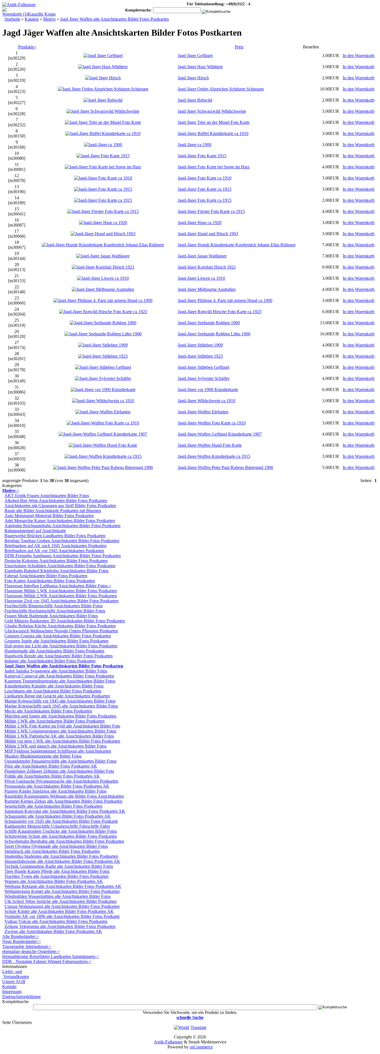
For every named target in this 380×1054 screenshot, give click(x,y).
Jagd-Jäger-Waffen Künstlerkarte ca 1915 (214, 456)
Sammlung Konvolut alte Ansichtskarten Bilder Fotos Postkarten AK (64, 811)
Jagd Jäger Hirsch (193, 77)
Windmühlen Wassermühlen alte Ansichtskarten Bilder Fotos (57, 896)
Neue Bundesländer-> (21, 941)
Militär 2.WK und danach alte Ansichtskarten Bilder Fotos (55, 746)
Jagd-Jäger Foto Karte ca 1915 (204, 189)
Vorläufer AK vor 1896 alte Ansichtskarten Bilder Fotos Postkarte (62, 916)
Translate (198, 1027)
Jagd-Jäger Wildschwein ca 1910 (206, 400)
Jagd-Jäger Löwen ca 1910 (201, 278)
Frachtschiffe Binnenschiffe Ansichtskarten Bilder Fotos (53, 605)
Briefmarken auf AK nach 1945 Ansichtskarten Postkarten (55, 545)
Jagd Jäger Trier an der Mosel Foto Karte (214, 122)
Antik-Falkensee (168, 1042)
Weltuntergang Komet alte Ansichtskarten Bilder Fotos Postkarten (62, 891)
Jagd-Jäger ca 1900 (194, 144)
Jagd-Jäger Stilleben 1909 (200, 345)
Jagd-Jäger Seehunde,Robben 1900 (209, 322)
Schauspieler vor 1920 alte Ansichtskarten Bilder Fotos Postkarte (61, 821)
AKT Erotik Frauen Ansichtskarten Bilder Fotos (46, 495)
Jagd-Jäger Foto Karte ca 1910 (204, 178)
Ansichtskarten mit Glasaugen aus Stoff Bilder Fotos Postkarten (60, 505)
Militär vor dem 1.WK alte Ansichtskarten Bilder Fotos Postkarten (62, 741)
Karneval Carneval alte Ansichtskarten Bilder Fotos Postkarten (59, 676)
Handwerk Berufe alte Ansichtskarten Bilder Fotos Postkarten (58, 655)
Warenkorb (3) (15, 14)
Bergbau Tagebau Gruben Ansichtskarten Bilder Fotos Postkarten (61, 540)
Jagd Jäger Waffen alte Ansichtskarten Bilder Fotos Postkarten (114, 19)
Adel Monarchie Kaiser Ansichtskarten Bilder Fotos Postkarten (59, 520)
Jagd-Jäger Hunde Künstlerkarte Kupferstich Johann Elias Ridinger (237, 244)
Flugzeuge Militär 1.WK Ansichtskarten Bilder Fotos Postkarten (60, 590)
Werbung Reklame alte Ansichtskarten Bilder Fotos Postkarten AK (62, 886)
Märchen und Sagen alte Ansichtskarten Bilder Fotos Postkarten (60, 716)
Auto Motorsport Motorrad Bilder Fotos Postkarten (49, 515)
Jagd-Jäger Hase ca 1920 (199, 222)
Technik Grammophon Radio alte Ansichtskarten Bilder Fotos (58, 866)
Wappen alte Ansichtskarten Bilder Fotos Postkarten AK (53, 881)
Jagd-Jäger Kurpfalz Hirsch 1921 (207, 267)
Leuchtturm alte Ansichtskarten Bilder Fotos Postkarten (52, 691)
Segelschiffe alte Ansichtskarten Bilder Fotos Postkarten (53, 806)
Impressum (11, 991)
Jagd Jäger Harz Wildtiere (200, 66)
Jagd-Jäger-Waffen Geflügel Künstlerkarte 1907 (220, 434)
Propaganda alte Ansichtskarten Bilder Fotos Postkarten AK (56, 786)
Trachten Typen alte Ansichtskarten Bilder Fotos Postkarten (56, 876)
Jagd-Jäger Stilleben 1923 (200, 356)
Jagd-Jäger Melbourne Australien (207, 289)
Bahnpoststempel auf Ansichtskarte (35, 530)
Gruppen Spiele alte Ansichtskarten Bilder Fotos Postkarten (56, 640)
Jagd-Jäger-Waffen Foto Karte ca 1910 (212, 423)
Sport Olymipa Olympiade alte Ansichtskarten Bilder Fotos (56, 846)
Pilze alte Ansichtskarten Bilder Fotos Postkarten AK (50, 766)
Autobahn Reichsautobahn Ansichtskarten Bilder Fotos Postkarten (62, 525)
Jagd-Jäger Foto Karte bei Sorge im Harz (214, 166)
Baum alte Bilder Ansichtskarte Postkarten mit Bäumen (52, 510)
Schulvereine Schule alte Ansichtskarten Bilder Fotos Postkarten (60, 836)
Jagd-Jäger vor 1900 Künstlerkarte (208, 389)
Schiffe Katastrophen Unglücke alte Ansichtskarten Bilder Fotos (60, 831)
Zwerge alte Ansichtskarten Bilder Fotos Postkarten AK (53, 931)
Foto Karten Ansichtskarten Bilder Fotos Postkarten (49, 580)
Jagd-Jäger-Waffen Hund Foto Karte (210, 445)
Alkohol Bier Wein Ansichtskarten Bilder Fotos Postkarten (55, 500)
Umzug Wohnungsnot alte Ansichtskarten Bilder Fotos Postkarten (62, 906)
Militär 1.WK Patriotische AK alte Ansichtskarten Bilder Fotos (59, 736)
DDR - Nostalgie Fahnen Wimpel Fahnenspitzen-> (47, 961)
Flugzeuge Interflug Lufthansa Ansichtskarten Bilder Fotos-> (57, 585)
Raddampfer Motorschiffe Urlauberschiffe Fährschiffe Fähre (57, 826)
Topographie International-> (26, 946)
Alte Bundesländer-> (20, 936)
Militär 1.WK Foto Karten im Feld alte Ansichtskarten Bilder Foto (62, 726)
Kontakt (9, 986)
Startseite (12, 19)
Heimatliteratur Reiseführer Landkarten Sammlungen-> (50, 956)
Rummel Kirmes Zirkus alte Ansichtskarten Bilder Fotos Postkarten (63, 801)
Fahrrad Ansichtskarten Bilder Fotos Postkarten (45, 575)
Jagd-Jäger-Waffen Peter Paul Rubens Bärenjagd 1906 (225, 467)
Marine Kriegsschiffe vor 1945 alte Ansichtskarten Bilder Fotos (59, 701)
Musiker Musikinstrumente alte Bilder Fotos (43, 756)
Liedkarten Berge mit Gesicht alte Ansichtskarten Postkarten (57, 696)
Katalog (32, 19)
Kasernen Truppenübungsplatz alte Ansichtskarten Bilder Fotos (59, 681)
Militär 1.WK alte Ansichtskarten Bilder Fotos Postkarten (54, 721)
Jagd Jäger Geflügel (195, 55)
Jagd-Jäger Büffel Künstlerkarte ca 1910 (213, 133)
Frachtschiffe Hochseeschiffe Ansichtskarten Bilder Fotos (54, 610)
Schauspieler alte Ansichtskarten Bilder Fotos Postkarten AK (57, 816)
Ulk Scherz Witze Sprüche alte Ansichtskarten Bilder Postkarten (60, 901)
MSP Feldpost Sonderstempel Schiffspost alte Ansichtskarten (57, 751)
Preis (239, 47)
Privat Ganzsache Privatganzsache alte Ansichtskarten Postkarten (61, 781)
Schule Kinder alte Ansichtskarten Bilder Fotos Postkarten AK (59, 911)
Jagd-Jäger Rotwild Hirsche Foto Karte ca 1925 (219, 311)
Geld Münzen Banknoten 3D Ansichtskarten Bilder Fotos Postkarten (64, 620)
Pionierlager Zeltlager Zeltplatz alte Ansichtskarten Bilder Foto (59, 771)
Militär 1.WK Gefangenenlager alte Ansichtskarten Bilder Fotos (60, 731)
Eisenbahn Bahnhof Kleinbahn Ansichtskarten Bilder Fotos (56, 570)
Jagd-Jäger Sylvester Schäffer (204, 378)
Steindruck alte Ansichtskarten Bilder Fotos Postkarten (52, 851)
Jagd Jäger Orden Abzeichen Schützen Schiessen (221, 89)
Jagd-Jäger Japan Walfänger (202, 256)
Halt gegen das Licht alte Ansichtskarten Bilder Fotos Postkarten (60, 645)
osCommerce (201, 1047)
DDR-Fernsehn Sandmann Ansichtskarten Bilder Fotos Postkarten (62, 555)
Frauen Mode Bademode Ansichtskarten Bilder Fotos (51, 615)
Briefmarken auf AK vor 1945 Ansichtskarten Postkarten (54, 550)
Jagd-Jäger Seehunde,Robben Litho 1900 (214, 333)
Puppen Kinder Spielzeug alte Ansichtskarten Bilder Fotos (55, 791)
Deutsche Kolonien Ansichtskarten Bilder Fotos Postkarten (56, 560)
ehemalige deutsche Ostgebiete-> (31, 951)
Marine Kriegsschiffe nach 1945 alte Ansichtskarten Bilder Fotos (61, 706)
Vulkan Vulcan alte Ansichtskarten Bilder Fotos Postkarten (55, 921)
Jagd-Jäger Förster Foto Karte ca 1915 (211, 211)
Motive (49, 19)
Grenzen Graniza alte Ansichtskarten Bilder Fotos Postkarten (57, 635)
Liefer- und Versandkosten (15, 974)
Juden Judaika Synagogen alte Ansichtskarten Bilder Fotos (55, 671)
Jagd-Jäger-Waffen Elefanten (203, 411)
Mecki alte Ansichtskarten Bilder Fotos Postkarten (48, 711)
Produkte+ (27, 47)
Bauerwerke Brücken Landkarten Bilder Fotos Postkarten (54, 535)
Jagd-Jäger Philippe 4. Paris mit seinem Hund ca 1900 (225, 300)
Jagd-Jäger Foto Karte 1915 (202, 155)
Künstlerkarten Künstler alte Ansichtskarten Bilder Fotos (53, 686)
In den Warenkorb (358, 55)
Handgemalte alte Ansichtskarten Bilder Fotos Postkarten (54, 650)
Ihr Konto (47, 14)
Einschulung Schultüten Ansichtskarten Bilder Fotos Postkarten (59, 565)
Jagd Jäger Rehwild (195, 100)
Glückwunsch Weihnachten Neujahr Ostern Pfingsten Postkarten (61, 630)
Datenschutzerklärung (21, 996)
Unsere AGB (13, 981)
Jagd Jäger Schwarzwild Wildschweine (212, 111)
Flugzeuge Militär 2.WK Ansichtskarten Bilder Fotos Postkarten (60, 595)
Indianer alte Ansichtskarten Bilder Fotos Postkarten (49, 661)
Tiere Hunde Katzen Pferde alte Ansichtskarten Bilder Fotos (57, 871)
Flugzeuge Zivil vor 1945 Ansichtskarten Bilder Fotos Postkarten (61, 600)
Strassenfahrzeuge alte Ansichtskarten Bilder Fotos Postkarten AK (62, 861)
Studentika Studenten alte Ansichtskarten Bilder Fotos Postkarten (61, 856)
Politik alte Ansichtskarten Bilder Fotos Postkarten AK (52, 776)
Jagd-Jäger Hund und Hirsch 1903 (208, 233)
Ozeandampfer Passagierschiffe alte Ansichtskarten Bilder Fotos (60, 761)
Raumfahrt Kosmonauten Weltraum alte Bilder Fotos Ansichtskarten (64, 796)
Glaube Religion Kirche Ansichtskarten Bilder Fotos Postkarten (60, 625)
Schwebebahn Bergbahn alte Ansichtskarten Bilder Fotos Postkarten (64, 841)
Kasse (33, 14)
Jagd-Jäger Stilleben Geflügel (203, 367)
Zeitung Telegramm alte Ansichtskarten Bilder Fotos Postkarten (59, 926)
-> (10, 490)
